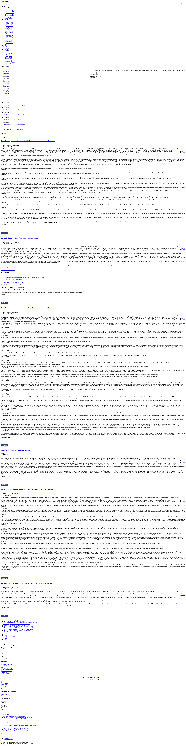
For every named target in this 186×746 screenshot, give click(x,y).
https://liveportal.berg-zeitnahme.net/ (8, 270)
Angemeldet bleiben (94, 76)
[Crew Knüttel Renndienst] (7, 669)
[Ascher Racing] (5, 683)
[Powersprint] (4, 672)
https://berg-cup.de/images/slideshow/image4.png (14, 119)
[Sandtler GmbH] (5, 665)
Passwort (92, 74)
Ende (5, 639)
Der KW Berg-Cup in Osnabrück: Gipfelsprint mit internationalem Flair (28, 141)
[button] (177, 149)
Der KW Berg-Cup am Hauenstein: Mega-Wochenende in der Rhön (26, 308)
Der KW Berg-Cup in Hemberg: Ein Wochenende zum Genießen (18, 626)
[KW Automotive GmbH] (7, 664)
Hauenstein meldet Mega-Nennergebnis (15, 450)
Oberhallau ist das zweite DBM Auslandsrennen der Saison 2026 (18, 627)
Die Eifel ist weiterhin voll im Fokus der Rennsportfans (16, 631)
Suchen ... (3, 1)
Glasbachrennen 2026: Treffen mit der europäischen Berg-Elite (17, 625)
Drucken (183, 151)
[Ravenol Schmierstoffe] (6, 671)
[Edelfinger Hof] (5, 686)
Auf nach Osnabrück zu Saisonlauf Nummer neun (19, 238)
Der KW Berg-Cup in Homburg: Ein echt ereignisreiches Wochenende (27, 489)
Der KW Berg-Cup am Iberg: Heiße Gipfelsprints (14, 621)
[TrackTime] (4, 684)
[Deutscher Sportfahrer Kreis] (8, 695)
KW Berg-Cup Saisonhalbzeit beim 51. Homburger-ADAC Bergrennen (27, 583)
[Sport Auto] (4, 667)
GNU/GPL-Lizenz (17, 743)
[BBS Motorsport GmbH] (7, 668)
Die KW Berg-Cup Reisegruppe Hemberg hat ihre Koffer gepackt (18, 629)
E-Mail (183, 152)
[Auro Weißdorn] (5, 673)
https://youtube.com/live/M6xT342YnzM (13, 282)
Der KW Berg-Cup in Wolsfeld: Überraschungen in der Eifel (17, 630)
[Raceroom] (3, 682)
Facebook (183, 3)
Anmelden (92, 77)
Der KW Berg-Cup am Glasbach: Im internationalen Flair (16, 624)
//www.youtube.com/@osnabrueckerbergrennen (15, 277)
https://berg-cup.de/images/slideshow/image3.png (14, 114)
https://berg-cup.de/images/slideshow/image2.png (14, 129)
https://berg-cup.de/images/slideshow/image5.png (14, 124)
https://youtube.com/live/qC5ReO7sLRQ (13, 279)
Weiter (5, 638)
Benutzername (93, 73)
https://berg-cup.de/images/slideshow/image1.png (14, 109)
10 (14, 636)
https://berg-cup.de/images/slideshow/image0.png (14, 105)
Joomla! (2, 743)
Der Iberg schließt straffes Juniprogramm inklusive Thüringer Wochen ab (20, 622)
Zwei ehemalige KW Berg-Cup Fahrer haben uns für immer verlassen (19, 620)
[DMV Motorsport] (5, 694)
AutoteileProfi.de (93, 679)
